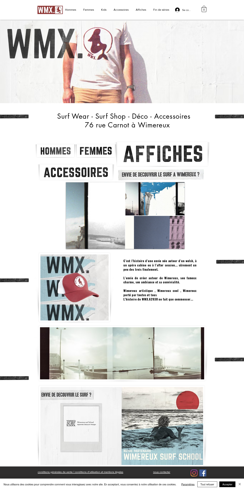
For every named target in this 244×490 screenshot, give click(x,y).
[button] (204, 9)
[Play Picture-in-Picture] (173, 244)
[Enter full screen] (179, 244)
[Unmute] (76, 244)
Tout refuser (207, 484)
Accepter (227, 484)
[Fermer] (240, 484)
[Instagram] (194, 472)
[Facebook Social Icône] (202, 472)
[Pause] (70, 244)
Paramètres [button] (188, 484)
